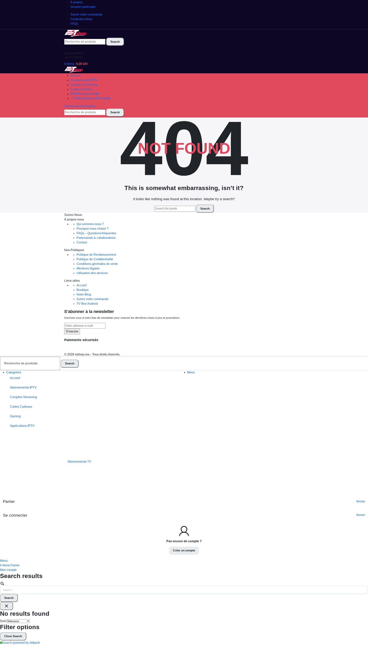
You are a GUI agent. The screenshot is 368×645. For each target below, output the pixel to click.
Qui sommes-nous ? (90, 224)
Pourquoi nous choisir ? (92, 228)
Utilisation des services (92, 273)
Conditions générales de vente (97, 263)
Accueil (81, 285)
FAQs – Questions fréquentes (96, 233)
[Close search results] (6, 606)
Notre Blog (83, 294)
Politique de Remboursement (96, 254)
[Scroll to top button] (359, 636)
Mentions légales (88, 268)
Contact (81, 242)
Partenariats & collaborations (96, 237)
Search (9, 597)
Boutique (82, 289)
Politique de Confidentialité (94, 259)
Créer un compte (184, 550)
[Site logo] (75, 33)
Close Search (13, 636)
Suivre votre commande (92, 299)
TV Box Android (87, 303)
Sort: (3, 621)
